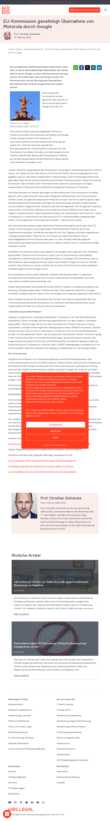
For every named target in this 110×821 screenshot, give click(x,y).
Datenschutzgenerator (20, 709)
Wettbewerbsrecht (33, 49)
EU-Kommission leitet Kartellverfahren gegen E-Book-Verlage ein (42, 460)
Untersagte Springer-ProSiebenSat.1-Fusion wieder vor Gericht (41, 466)
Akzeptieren (56, 424)
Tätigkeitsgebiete (17, 777)
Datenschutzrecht (66, 748)
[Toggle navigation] (105, 10)
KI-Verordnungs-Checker (21, 737)
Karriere (12, 782)
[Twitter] (26, 802)
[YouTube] (9, 802)
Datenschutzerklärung (68, 777)
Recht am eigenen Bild (68, 737)
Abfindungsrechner (18, 732)
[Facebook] (21, 802)
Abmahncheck (15, 704)
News (19, 49)
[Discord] (37, 802)
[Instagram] (15, 802)
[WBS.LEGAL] (6, 10)
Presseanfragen (16, 788)
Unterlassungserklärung (69, 732)
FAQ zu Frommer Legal (20, 726)
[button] (75, 67)
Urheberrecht (64, 709)
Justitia (26, 123)
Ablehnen (55, 431)
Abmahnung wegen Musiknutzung (74, 721)
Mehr (56, 437)
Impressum (62, 771)
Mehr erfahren (21, 614)
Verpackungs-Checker (19, 715)
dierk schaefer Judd (19, 126)
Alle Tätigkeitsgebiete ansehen (72, 760)
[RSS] (43, 802)
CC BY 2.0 (34, 126)
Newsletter (14, 793)
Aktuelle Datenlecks (18, 743)
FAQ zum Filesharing (18, 721)
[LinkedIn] (32, 802)
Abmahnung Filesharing (69, 715)
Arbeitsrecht (63, 743)
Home (11, 49)
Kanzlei (12, 771)
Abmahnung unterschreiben (71, 726)
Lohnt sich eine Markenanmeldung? (26, 748)
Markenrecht (63, 754)
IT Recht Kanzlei (65, 704)
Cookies (61, 782)
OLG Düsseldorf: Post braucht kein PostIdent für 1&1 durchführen (42, 471)
